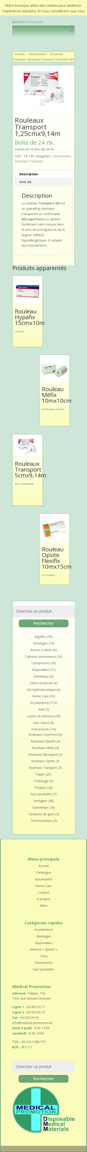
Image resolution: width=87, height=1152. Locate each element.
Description (28, 174)
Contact (43, 892)
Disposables (40, 670)
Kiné (41, 709)
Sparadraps (40, 807)
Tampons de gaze (41, 814)
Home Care (40, 696)
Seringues (40, 801)
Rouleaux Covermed (43, 734)
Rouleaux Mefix (43, 748)
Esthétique (41, 676)
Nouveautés (43, 879)
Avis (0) (25, 182)
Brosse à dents (41, 650)
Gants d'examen (41, 683)
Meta (43, 905)
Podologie (41, 781)
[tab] (43, 174)
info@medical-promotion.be (32, 1023)
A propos (43, 899)
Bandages (40, 643)
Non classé (41, 723)
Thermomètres (41, 821)
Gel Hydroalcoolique (41, 690)
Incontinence (39, 703)
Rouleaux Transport (29, 161)
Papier (40, 774)
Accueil (19, 54)
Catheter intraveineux (40, 656)
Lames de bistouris (40, 716)
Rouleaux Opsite (43, 761)
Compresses (40, 663)
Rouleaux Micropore (43, 754)
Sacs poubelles (41, 794)
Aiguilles (40, 636)
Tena (43, 956)
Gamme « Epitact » (43, 949)
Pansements (37, 54)
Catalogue (43, 872)
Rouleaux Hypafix (43, 741)
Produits (40, 787)
